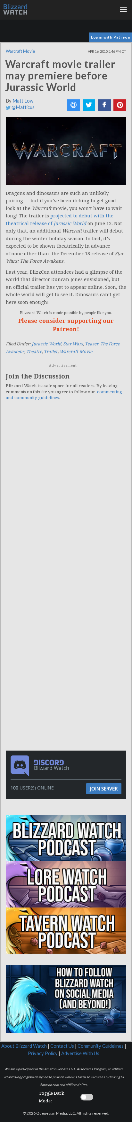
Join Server (104, 788)
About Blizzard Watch (24, 1046)
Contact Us (62, 1046)
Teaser (91, 344)
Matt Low (22, 101)
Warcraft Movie (20, 51)
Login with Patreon (110, 37)
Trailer (51, 351)
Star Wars (73, 344)
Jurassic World (46, 344)
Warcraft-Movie (76, 351)
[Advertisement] (68, 620)
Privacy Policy (43, 1053)
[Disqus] (66, 494)
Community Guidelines (101, 1046)
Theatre (34, 351)
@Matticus (23, 107)
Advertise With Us (80, 1053)
